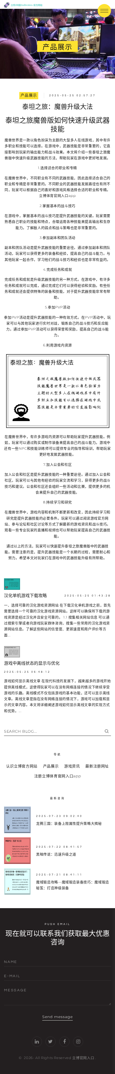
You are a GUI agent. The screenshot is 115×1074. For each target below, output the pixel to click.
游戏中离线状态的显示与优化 (32, 663)
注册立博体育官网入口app (57, 776)
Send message (57, 1016)
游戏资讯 (72, 766)
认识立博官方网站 (21, 766)
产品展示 (29, 95)
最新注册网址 (97, 766)
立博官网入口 (83, 1058)
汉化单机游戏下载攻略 (25, 596)
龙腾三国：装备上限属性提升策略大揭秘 (69, 823)
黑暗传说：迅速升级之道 (56, 854)
